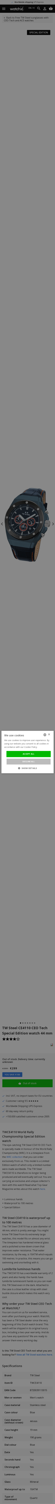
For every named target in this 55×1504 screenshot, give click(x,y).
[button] (27, 768)
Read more (43, 747)
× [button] (49, 734)
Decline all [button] (28, 761)
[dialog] (27, 752)
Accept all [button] (28, 754)
